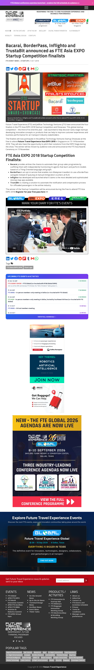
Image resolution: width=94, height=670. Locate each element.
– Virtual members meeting (21, 308)
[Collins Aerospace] (47, 339)
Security (58, 660)
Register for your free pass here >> (32, 192)
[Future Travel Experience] (15, 16)
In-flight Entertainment (14, 655)
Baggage (66, 660)
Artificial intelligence (13, 658)
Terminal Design (20, 35)
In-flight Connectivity (55, 652)
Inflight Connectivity (60, 658)
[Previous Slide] (4, 546)
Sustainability (74, 31)
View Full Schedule (46, 317)
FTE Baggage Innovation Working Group (57, 608)
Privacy (75, 607)
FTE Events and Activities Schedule (80, 604)
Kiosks (52, 660)
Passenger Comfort (77, 660)
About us (76, 596)
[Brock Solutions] (47, 398)
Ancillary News (35, 607)
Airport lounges (46, 658)
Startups (32, 35)
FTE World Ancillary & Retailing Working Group (58, 615)
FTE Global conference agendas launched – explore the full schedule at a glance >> (45, 3)
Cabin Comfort (25, 660)
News (7, 31)
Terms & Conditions (76, 610)
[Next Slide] (89, 546)
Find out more (47, 560)
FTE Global (12, 596)
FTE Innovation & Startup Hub (58, 600)
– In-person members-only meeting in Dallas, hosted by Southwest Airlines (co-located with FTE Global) (45, 300)
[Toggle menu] (86, 7)
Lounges (27, 655)
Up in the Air (32, 31)
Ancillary (42, 31)
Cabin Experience (70, 652)
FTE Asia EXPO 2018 (14, 267)
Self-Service (28, 652)
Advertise (76, 598)
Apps (44, 652)
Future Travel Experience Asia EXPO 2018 (36, 141)
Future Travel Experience (54, 667)
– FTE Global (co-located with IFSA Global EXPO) (32, 283)
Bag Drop (72, 655)
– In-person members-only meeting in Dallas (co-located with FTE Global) (37, 292)
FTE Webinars (56, 604)
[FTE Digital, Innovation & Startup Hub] (47, 368)
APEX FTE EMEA (14, 607)
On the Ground (19, 31)
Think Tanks (34, 612)
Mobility (8, 35)
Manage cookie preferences (78, 615)
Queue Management (75, 658)
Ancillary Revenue (38, 655)
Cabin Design (26, 658)
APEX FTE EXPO (14, 598)
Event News (34, 609)
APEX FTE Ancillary (15, 605)
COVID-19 (36, 658)
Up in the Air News (36, 600)
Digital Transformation (57, 31)
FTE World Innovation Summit (16, 601)
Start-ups (28, 267)
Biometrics (37, 652)
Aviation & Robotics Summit (15, 610)
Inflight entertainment (39, 660)
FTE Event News (12, 61)
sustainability (50, 655)
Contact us (76, 600)
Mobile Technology (13, 660)
